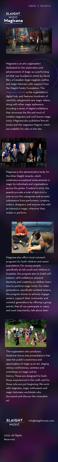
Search (45, 6)
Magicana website (16, 92)
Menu (32, 6)
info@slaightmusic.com (41, 421)
